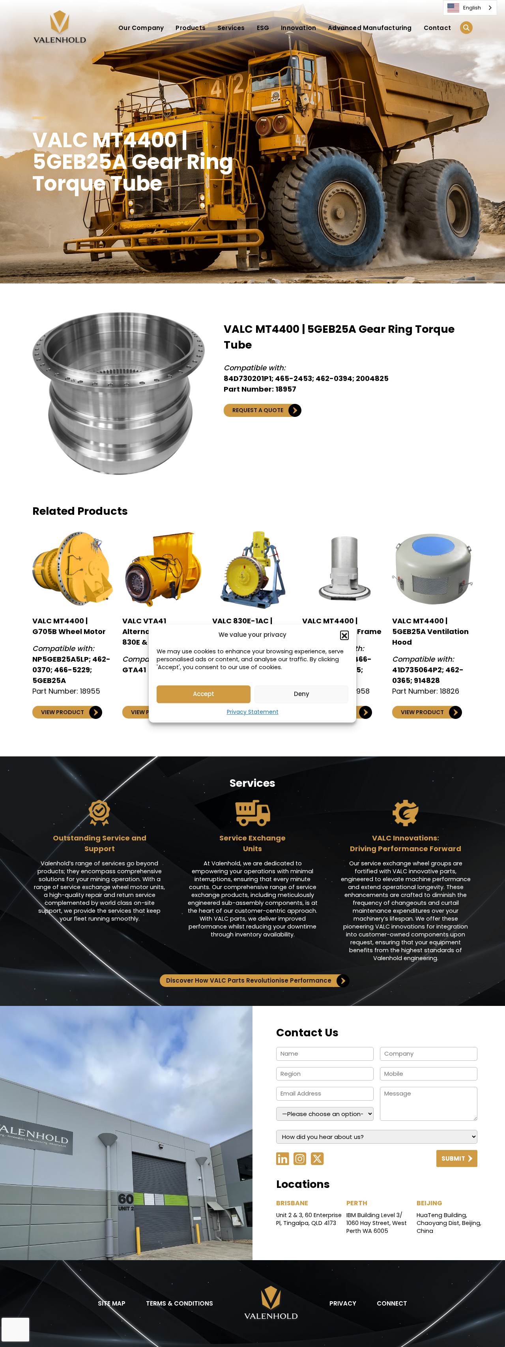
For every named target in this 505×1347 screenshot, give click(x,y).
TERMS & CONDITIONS (179, 1303)
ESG (263, 28)
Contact (437, 28)
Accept (203, 694)
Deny (301, 694)
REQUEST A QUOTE (257, 410)
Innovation (298, 28)
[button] (344, 635)
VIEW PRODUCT (62, 712)
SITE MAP (111, 1303)
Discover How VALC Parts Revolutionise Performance (248, 980)
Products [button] (191, 28)
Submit (453, 1158)
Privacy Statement (253, 712)
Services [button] (231, 28)
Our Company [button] (141, 28)
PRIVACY (342, 1303)
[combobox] (470, 7)
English (472, 7)
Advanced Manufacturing (369, 28)
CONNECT (392, 1303)
